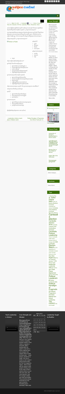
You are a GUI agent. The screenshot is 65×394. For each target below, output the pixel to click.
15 (44, 322)
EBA (54, 242)
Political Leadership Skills (53, 281)
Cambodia (51, 204)
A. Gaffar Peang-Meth (52, 199)
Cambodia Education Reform (53, 212)
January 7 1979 (53, 261)
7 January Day (52, 196)
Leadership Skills (52, 266)
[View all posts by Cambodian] (28, 23)
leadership (52, 264)
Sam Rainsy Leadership (52, 298)
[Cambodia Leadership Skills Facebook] (54, 1)
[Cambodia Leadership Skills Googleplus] (52, 1)
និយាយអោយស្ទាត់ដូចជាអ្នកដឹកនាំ (52, 161)
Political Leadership (53, 278)
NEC (50, 269)
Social (38, 24)
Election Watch (52, 246)
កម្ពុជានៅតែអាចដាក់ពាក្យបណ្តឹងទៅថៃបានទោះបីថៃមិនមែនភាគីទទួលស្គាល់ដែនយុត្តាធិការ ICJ (53, 143)
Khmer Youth (52, 262)
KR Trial (19, 24)
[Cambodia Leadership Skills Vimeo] (56, 1)
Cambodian (24, 23)
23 (34, 327)
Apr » (38, 332)
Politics (28, 24)
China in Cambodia (53, 237)
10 (36, 322)
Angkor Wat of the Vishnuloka (53, 156)
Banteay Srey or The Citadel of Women (53, 151)
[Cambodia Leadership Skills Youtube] (50, 1)
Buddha (51, 203)
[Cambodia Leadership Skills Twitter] (59, 1)
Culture (35, 23)
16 (34, 325)
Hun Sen (54, 254)
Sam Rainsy (51, 295)
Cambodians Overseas (52, 229)
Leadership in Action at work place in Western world (14, 119)
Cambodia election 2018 (52, 223)
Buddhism (55, 203)
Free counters (50, 123)
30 (34, 330)
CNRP (50, 238)
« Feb (34, 332)
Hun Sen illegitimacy (52, 257)
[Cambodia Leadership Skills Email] (48, 1)
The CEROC (52, 302)
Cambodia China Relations (53, 208)
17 (36, 325)
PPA (50, 295)
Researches (33, 24)
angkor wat (55, 201)
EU (55, 247)
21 (43, 325)
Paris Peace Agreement (52, 271)
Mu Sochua (54, 267)
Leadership (24, 24)
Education (14, 24)
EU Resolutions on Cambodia (53, 249)
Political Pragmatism (52, 292)
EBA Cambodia (53, 243)
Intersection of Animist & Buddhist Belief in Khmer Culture (53, 135)
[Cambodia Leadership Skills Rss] (45, 1)
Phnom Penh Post (53, 274)
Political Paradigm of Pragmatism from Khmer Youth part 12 (35, 119)
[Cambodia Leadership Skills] (20, 9)
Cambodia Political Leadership (53, 233)
